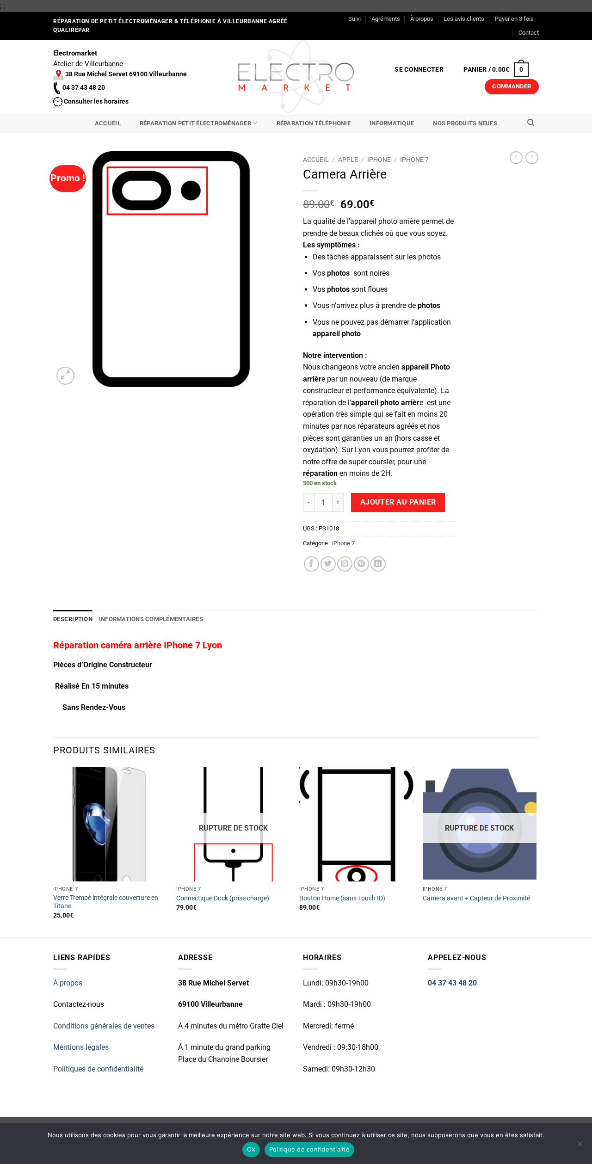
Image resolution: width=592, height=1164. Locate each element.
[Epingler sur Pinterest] (361, 564)
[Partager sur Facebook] (311, 564)
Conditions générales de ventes (103, 1026)
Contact (528, 32)
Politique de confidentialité (309, 1149)
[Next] (536, 851)
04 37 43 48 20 (452, 983)
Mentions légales (81, 1047)
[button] (419, 70)
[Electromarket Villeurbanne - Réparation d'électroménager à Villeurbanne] (296, 76)
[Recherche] (531, 122)
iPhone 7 (414, 159)
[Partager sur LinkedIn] (378, 564)
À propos (421, 18)
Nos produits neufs (465, 123)
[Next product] (516, 157)
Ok (251, 1149)
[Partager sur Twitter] (328, 564)
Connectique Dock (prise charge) (222, 898)
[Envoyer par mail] (344, 564)
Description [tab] (72, 619)
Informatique (392, 123)
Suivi (354, 18)
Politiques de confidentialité (98, 1069)
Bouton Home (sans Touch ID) (342, 898)
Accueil (108, 123)
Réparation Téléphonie (314, 123)
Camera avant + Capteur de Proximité (476, 898)
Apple (348, 159)
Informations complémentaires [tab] (151, 619)
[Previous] (54, 851)
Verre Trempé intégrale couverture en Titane (105, 902)
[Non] (579, 1146)
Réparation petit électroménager (195, 123)
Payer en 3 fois (514, 18)
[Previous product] (531, 157)
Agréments (385, 18)
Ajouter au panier (398, 502)
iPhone (379, 159)
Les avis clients (464, 18)
